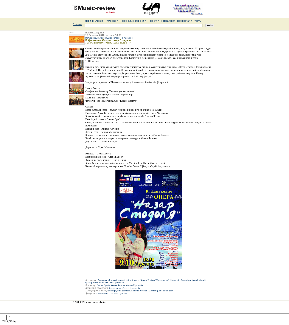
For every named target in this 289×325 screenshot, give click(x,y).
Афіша (99, 21)
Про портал (184, 21)
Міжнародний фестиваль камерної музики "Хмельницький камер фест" (141, 291)
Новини (89, 21)
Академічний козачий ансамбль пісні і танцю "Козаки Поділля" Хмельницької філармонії (138, 280)
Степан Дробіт (103, 285)
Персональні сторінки (132, 21)
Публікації (111, 21)
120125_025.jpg (8, 321)
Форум (197, 21)
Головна (77, 24)
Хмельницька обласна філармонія (124, 288)
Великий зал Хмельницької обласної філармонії (109, 38)
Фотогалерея (168, 21)
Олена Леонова (118, 285)
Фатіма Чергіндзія (134, 285)
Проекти (153, 21)
